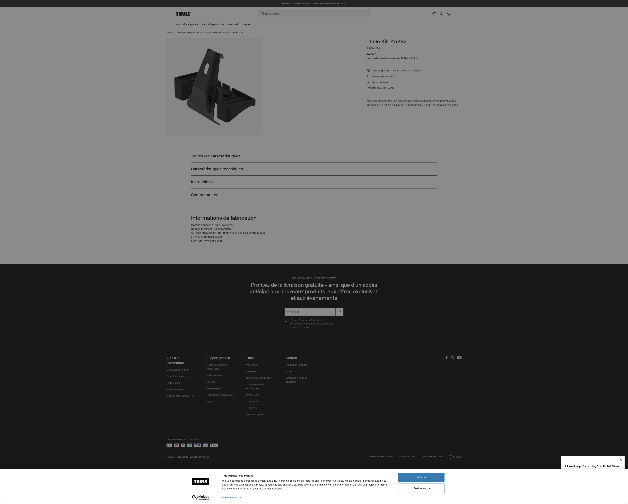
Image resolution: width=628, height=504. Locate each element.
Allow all (421, 477)
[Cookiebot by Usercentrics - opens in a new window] (200, 497)
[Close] (621, 459)
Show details (229, 497)
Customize (419, 488)
